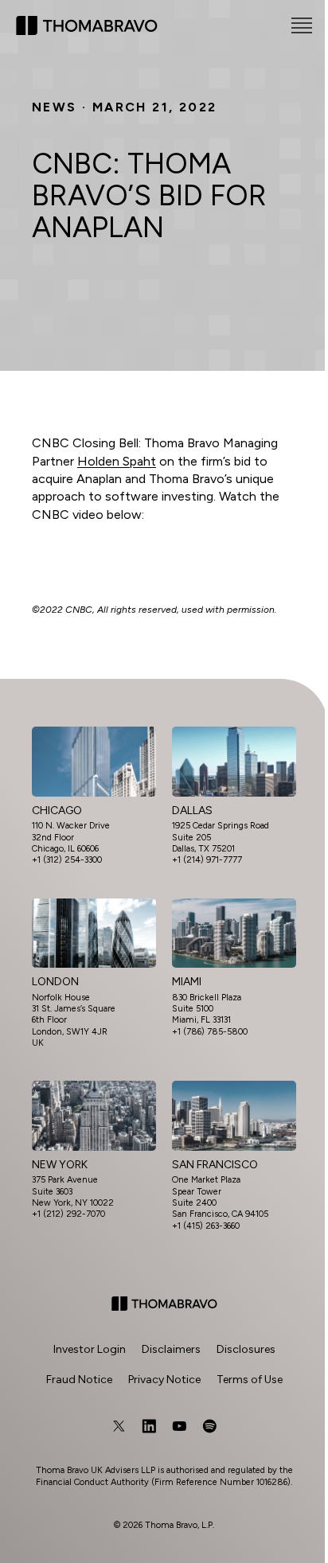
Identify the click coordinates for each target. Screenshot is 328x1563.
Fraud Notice (79, 1379)
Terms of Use (250, 1379)
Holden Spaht (116, 461)
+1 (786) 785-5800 (210, 1032)
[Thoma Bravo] (164, 1303)
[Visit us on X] (118, 1426)
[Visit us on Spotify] (209, 1426)
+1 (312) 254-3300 (67, 860)
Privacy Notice (164, 1379)
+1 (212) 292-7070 (68, 1214)
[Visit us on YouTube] (179, 1426)
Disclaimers (171, 1349)
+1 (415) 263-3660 (206, 1226)
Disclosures (246, 1349)
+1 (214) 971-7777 (207, 860)
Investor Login (89, 1349)
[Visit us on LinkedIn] (149, 1426)
